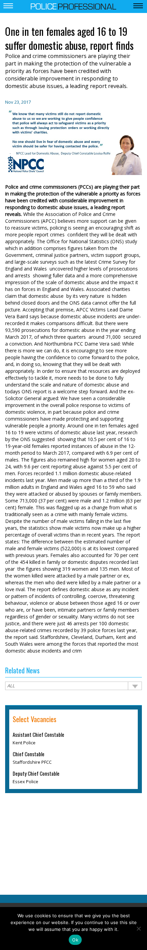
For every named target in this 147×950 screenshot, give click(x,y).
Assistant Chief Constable (38, 734)
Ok (75, 939)
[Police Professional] (73, 5)
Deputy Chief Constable (36, 773)
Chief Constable (28, 754)
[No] (138, 928)
